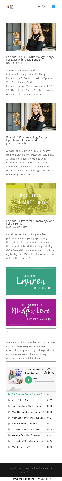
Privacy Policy (43, 478)
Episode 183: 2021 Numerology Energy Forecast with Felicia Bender (30, 58)
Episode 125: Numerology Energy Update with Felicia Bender (26, 139)
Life (25, 62)
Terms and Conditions (22, 478)
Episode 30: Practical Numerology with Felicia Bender (30, 222)
